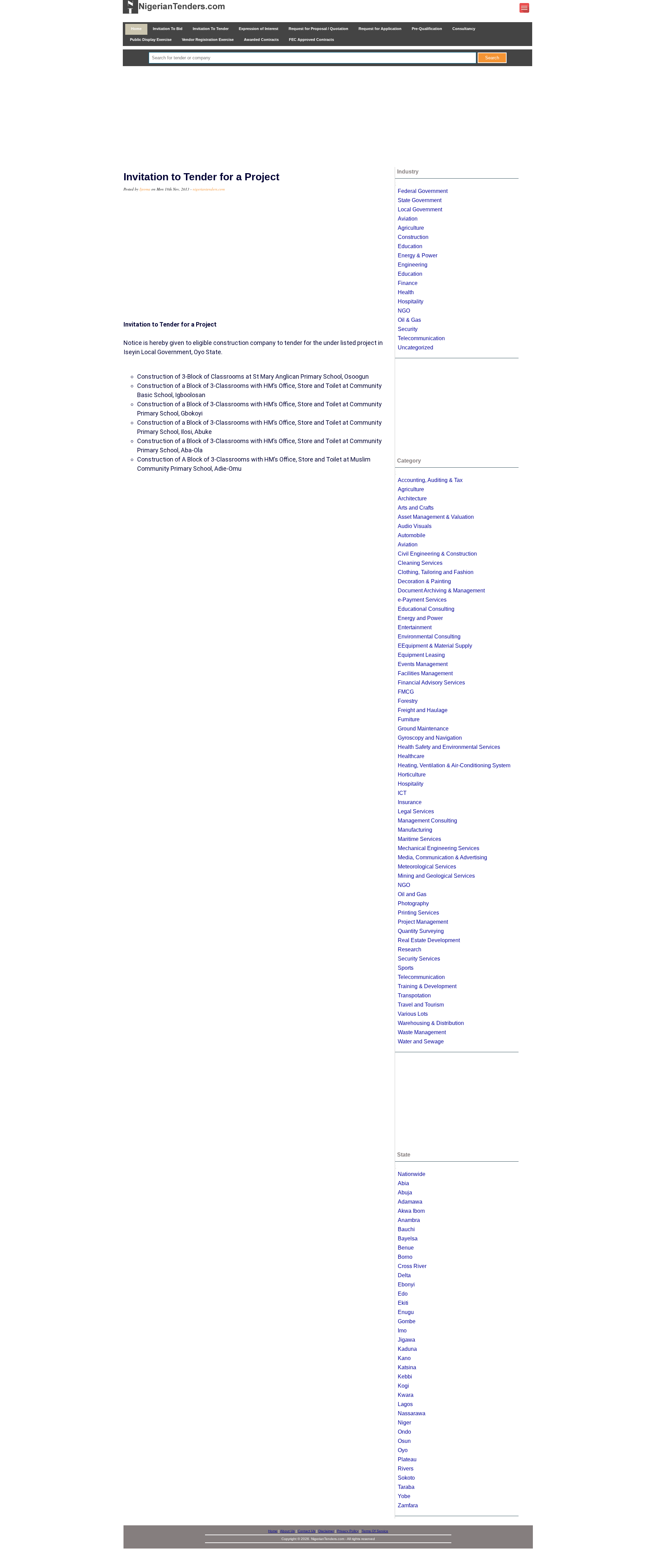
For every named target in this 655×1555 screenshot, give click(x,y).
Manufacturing (415, 830)
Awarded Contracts (261, 39)
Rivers (405, 1468)
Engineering (412, 265)
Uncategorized (415, 347)
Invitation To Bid (168, 29)
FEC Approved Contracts (311, 39)
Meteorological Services (427, 867)
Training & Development (427, 986)
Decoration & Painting (424, 581)
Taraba (406, 1487)
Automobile (411, 535)
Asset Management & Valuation (436, 517)
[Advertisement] (327, 117)
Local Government (420, 209)
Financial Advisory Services (431, 682)
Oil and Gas (412, 894)
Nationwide (411, 1174)
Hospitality (410, 301)
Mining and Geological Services (436, 876)
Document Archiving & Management (441, 590)
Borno (405, 1257)
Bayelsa (408, 1238)
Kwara (405, 1395)
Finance (408, 283)
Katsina (407, 1367)
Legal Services (416, 811)
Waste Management (422, 1032)
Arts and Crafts (416, 508)
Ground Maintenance (423, 728)
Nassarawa (411, 1413)
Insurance (410, 802)
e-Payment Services (422, 600)
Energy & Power (417, 255)
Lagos (405, 1404)
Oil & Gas (409, 320)
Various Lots (413, 1014)
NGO (404, 311)
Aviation (408, 219)
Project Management (423, 922)
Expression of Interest (258, 29)
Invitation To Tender (211, 29)
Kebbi (405, 1376)
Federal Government (423, 191)
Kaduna (407, 1349)
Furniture (409, 719)
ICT (402, 793)
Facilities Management (425, 673)
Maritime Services (419, 839)
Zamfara (408, 1505)
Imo (402, 1330)
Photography (413, 903)
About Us (287, 1531)
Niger (404, 1422)
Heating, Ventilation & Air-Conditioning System (454, 765)
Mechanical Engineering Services (438, 848)
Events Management (423, 664)
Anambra (409, 1220)
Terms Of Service (375, 1531)
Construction (413, 237)
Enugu (406, 1312)
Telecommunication (421, 338)
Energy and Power (420, 618)
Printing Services (418, 913)
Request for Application (380, 29)
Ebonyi (406, 1284)
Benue (406, 1248)
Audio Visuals (415, 526)
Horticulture (412, 775)
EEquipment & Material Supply (435, 646)
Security (408, 329)
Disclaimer (326, 1531)
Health (406, 292)
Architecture (412, 498)
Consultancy (463, 29)
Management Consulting (427, 821)
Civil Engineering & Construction (437, 554)
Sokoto (406, 1478)
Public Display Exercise (151, 39)
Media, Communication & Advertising (442, 857)
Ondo (404, 1432)
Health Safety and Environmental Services (449, 747)
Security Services (419, 959)
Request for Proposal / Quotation (318, 29)
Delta (404, 1275)
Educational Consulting (426, 609)
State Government (419, 200)
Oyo (403, 1450)
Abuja (405, 1192)
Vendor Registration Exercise (208, 39)
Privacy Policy (348, 1531)
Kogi (403, 1386)
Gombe (407, 1321)
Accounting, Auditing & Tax (430, 480)
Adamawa (410, 1202)
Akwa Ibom (411, 1211)
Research (409, 949)
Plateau (407, 1459)
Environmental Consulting (429, 636)
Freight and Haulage (423, 710)
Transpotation (414, 995)
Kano (404, 1358)
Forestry (408, 701)
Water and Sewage (421, 1041)
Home (136, 29)
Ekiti (403, 1303)
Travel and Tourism (421, 1005)
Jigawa (406, 1340)
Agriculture (411, 228)
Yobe (404, 1496)
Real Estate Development (429, 940)
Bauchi (406, 1229)
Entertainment (415, 627)
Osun (404, 1441)
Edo (403, 1294)
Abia (403, 1183)
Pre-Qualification (427, 29)
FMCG (406, 692)
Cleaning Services (420, 563)
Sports (405, 968)
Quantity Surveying (421, 931)
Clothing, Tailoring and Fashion (436, 572)
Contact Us (306, 1531)
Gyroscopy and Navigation (430, 738)
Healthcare (411, 756)
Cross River (412, 1266)
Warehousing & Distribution (431, 1023)
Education (410, 246)
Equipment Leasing (421, 655)
